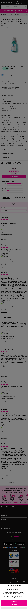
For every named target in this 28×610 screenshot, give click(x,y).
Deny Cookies (14, 604)
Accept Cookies (14, 601)
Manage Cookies (14, 607)
